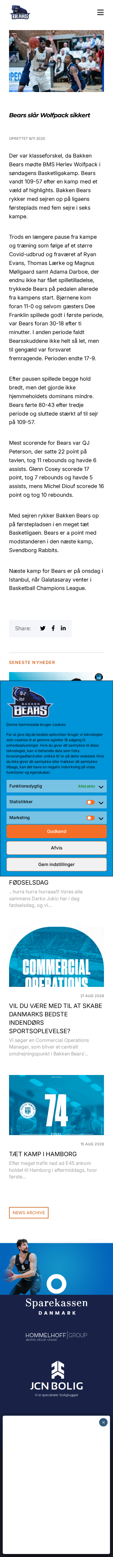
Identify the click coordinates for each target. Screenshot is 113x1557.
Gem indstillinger (56, 864)
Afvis (56, 848)
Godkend (56, 831)
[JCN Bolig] (56, 1361)
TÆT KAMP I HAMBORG (43, 1154)
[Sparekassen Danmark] (56, 1278)
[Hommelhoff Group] (56, 1335)
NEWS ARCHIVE (29, 1212)
